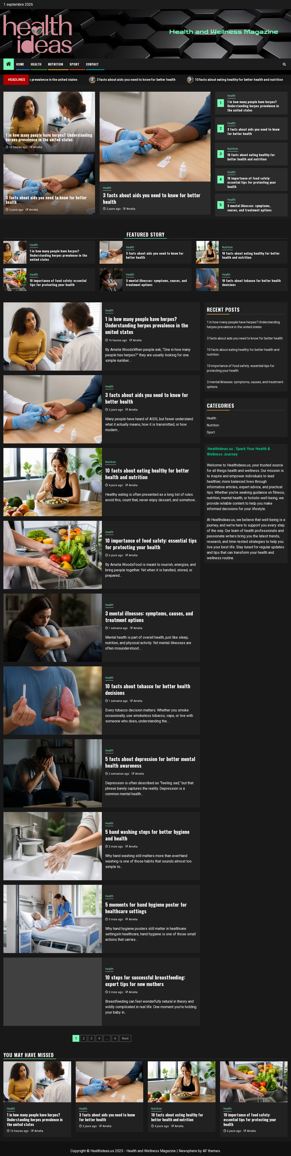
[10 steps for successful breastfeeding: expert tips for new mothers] (52, 992)
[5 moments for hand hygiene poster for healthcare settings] (52, 919)
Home (20, 64)
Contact (92, 64)
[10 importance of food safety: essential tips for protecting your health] (14, 279)
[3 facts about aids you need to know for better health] (155, 137)
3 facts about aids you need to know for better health (95, 79)
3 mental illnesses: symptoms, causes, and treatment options (249, 207)
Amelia (130, 208)
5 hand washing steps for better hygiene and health (147, 835)
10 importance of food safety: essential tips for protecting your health (251, 182)
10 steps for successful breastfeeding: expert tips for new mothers (145, 980)
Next (125, 1038)
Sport (74, 64)
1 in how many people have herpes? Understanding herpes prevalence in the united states (253, 105)
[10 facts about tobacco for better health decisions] (207, 279)
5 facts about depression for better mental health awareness (150, 762)
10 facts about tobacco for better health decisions (251, 282)
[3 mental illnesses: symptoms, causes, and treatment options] (111, 279)
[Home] (8, 64)
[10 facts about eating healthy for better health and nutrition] (207, 252)
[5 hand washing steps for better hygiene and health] (52, 846)
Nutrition (55, 64)
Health (36, 64)
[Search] (284, 64)
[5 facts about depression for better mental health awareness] (52, 773)
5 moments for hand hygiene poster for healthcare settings (146, 908)
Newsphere (188, 1151)
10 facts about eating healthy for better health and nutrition (197, 79)
